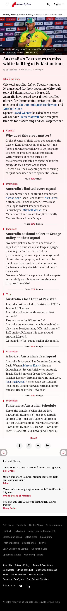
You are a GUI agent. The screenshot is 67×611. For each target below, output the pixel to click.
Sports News (25, 14)
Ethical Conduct (25, 570)
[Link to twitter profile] (20, 586)
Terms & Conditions (43, 565)
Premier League (11, 542)
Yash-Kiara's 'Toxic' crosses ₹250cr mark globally (32, 467)
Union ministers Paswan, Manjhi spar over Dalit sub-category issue (30, 478)
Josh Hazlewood (47, 105)
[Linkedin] (47, 446)
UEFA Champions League (15, 548)
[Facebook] (19, 446)
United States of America (17, 495)
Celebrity (21, 525)
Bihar (6, 483)
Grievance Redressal (46, 570)
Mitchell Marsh (32, 210)
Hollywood (19, 531)
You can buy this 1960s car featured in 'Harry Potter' (29, 503)
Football (7, 531)
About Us (7, 565)
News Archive (19, 574)
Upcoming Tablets (33, 554)
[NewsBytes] (21, 4)
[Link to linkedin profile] (28, 586)
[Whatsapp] (29, 446)
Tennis (42, 542)
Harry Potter (10, 508)
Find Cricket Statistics (38, 579)
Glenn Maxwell (29, 117)
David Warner (22, 113)
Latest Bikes (31, 537)
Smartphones (29, 542)
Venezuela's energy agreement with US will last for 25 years (33, 491)
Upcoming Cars (39, 548)
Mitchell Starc (12, 109)
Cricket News (36, 525)
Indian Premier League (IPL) (42, 531)
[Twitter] (38, 446)
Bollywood (8, 525)
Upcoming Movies (12, 554)
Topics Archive (36, 574)
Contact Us (8, 570)
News (14, 14)
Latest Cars (46, 537)
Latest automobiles (12, 537)
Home (6, 14)
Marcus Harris (32, 365)
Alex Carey (51, 198)
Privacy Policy (22, 565)
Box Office (9, 470)
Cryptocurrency (54, 525)
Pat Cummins (27, 105)
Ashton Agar (13, 198)
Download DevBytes (13, 579)
